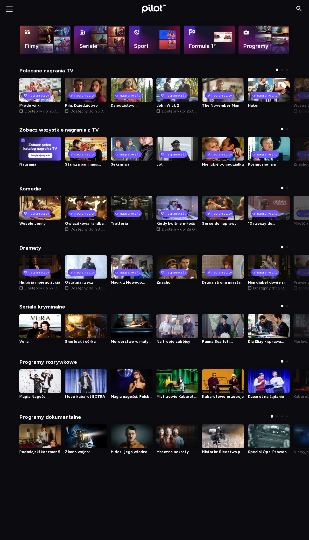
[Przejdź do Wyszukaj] (299, 9)
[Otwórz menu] (9, 9)
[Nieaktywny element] (45, 40)
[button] (277, 69)
